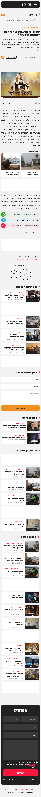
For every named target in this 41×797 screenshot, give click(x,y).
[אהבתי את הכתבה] (25, 274)
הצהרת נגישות (33, 779)
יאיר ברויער (8, 789)
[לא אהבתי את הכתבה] (14, 274)
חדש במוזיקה (28, 256)
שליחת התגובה (20, 408)
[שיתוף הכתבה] (2, 57)
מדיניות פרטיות (8, 779)
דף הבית (38, 20)
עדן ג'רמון (25, 789)
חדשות (19, 256)
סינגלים (12, 256)
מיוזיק (31, 20)
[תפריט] (35, 4)
